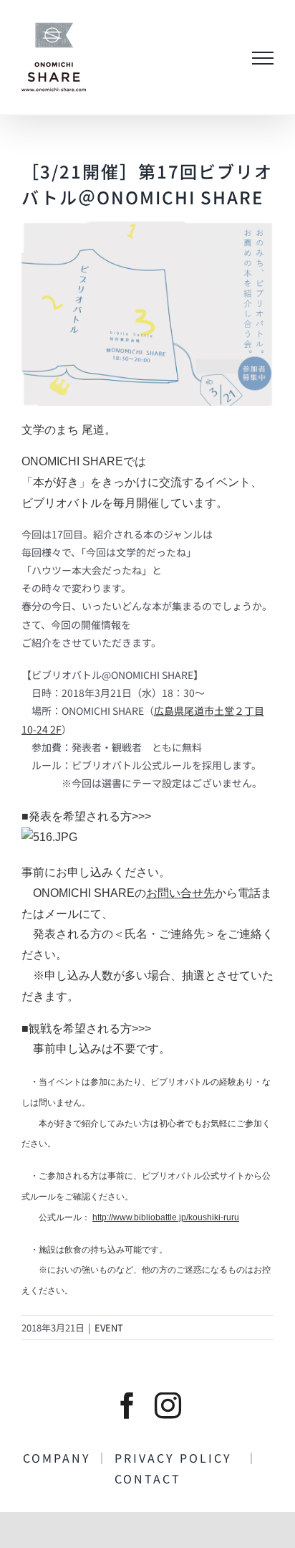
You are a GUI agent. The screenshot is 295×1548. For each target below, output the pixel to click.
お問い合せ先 (180, 893)
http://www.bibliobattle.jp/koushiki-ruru (165, 1217)
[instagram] (168, 1405)
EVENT (109, 1327)
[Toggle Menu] (263, 58)
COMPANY (59, 1457)
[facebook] (127, 1405)
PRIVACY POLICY (180, 1457)
